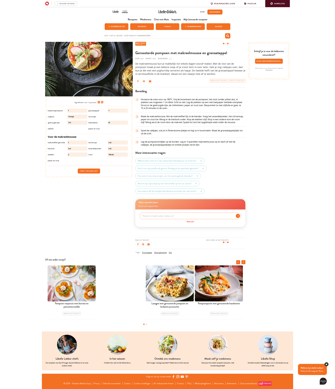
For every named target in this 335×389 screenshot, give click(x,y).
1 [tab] (144, 324)
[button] (277, 3)
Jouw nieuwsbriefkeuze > (269, 61)
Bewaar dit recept (219, 81)
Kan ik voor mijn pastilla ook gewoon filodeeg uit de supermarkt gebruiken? (168, 168)
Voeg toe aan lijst (89, 171)
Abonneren (219, 383)
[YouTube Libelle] (182, 376)
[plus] (101, 102)
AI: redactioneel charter (164, 383)
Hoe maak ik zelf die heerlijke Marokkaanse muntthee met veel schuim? (167, 191)
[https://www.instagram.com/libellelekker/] (177, 376)
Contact (180, 383)
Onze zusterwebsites (248, 383)
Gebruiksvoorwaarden (112, 383)
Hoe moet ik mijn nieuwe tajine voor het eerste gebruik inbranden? (165, 175)
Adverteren (232, 383)
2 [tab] (146, 324)
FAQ (189, 383)
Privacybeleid (269, 70)
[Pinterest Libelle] (186, 376)
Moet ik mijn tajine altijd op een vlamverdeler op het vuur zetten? (165, 183)
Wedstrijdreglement (203, 383)
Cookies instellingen (142, 383)
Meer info (190, 221)
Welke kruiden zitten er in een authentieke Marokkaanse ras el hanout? (167, 160)
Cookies (127, 383)
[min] (98, 102)
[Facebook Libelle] (173, 376)
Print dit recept (237, 81)
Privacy (96, 383)
